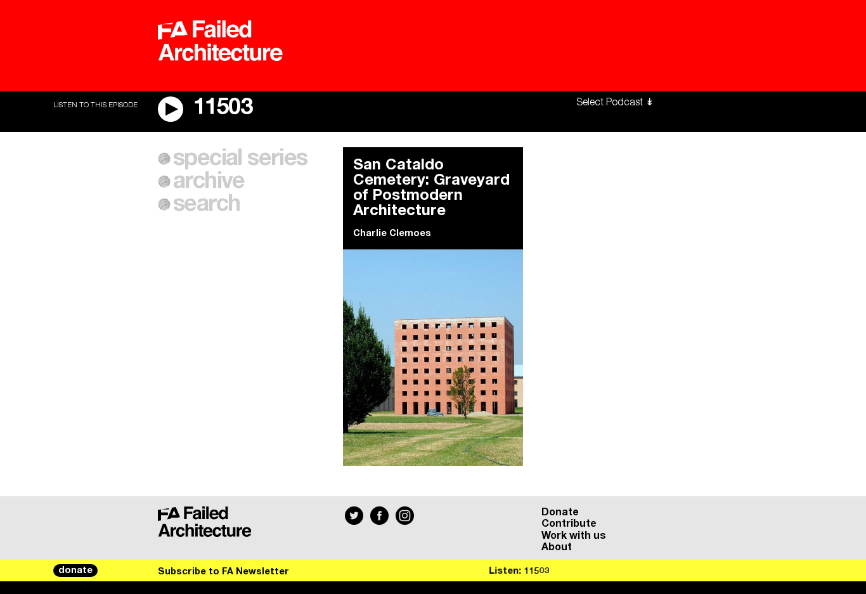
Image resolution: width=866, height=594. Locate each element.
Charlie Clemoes (392, 233)
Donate (560, 512)
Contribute (569, 523)
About (556, 547)
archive (209, 181)
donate (75, 570)
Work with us (573, 536)
